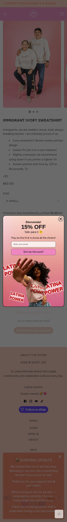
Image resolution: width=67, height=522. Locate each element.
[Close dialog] (60, 218)
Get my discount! (33, 251)
